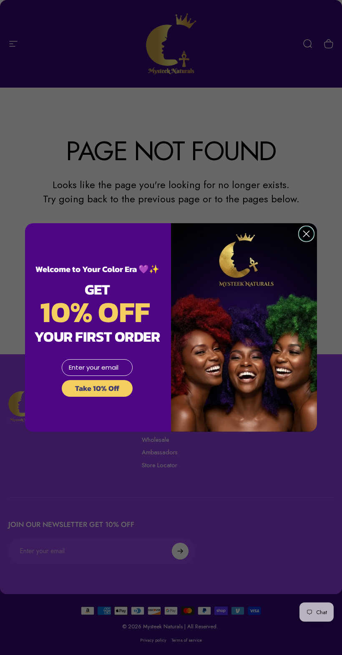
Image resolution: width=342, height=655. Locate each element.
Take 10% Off (97, 388)
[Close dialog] (306, 234)
